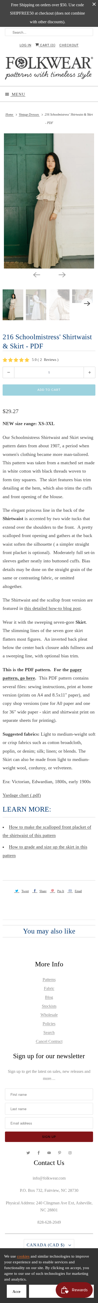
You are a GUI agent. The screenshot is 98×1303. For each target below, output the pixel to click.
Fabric (49, 988)
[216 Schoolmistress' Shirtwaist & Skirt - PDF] (49, 201)
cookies (23, 1256)
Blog (49, 997)
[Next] (62, 274)
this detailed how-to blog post (52, 608)
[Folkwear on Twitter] (28, 1153)
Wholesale (49, 1015)
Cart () (47, 45)
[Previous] (36, 274)
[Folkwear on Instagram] (70, 1153)
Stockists (49, 1006)
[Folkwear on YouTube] (49, 1153)
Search (49, 1032)
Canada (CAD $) (46, 1245)
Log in (25, 45)
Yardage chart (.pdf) (22, 795)
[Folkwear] (49, 69)
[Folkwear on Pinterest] (59, 1153)
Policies (49, 1023)
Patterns (49, 979)
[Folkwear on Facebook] (38, 1153)
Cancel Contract (49, 1041)
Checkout (69, 45)
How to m (18, 827)
